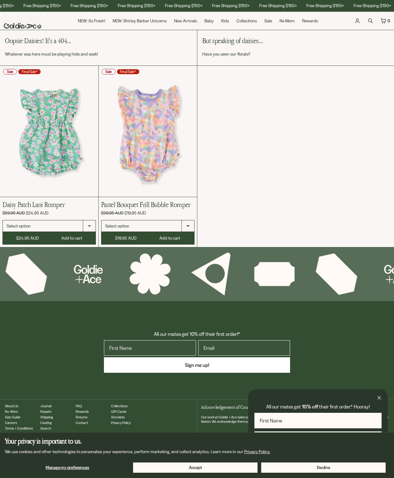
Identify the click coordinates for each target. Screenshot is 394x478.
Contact (82, 423)
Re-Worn (287, 21)
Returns (81, 417)
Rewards (310, 21)
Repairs (45, 411)
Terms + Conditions (19, 428)
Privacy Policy (121, 423)
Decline (323, 467)
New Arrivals (185, 21)
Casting (46, 423)
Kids (225, 21)
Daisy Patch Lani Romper (33, 204)
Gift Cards (118, 411)
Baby (209, 21)
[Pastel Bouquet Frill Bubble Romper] (148, 131)
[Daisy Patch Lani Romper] (49, 131)
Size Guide (12, 417)
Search (45, 428)
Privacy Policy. (257, 451)
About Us (11, 406)
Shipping (46, 417)
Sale (268, 21)
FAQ (79, 406)
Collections (246, 21)
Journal (45, 406)
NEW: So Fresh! (91, 21)
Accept (195, 467)
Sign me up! (197, 365)
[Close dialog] (379, 398)
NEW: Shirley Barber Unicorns (140, 21)
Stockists (118, 417)
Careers (11, 423)
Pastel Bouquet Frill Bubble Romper (145, 204)
